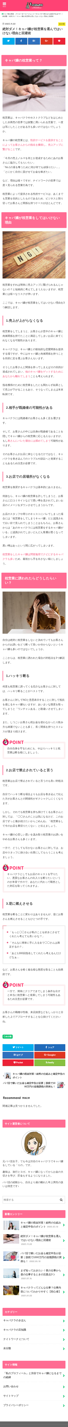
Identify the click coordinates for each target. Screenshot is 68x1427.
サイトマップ (11, 1395)
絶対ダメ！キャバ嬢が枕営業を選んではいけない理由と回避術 (41, 1240)
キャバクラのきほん (14, 1320)
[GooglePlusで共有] (47, 41)
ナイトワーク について (16, 1339)
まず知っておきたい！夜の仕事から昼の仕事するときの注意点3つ (41, 1274)
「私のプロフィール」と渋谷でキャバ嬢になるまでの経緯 (32, 1375)
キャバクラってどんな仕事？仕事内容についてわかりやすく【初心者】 (41, 1291)
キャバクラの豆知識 (14, 1329)
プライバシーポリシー (16, 1405)
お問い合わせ (11, 1386)
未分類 (9, 1036)
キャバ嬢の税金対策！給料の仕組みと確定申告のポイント (41, 1224)
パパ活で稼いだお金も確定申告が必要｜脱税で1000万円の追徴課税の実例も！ (41, 1257)
